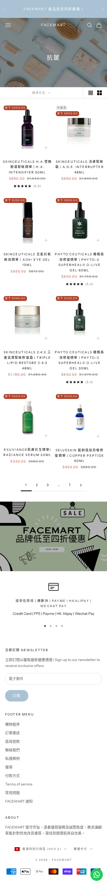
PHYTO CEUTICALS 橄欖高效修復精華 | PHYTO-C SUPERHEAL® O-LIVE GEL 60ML (79, 262)
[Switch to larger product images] (90, 92)
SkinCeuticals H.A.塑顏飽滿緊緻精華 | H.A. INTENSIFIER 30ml (27, 167)
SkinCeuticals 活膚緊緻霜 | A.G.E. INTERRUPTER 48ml (79, 167)
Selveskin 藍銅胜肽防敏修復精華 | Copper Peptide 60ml (79, 455)
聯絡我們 (12, 750)
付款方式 (12, 775)
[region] (53, 599)
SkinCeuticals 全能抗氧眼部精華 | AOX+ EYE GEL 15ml (27, 259)
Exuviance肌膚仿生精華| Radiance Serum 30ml (27, 452)
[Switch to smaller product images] (99, 92)
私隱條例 (12, 758)
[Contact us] (96, 874)
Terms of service (18, 784)
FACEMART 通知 (19, 801)
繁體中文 (80, 849)
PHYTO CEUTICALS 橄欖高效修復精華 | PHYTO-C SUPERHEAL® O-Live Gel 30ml (79, 360)
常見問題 (12, 792)
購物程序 (12, 724)
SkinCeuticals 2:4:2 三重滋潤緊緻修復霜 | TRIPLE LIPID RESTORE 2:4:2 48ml (27, 360)
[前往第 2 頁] (80, 485)
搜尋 (8, 767)
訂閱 (17, 695)
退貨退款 (12, 741)
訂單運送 (12, 733)
